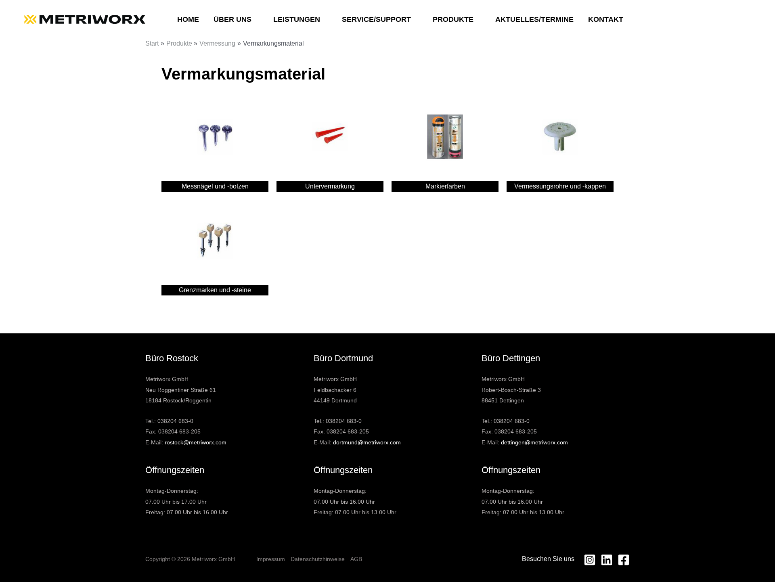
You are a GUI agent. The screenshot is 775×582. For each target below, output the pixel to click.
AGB (356, 559)
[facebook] (624, 560)
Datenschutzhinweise (318, 559)
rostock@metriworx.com (195, 442)
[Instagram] (590, 560)
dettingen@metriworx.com (534, 442)
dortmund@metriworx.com (367, 442)
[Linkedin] (607, 560)
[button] (255, 19)
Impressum (270, 559)
